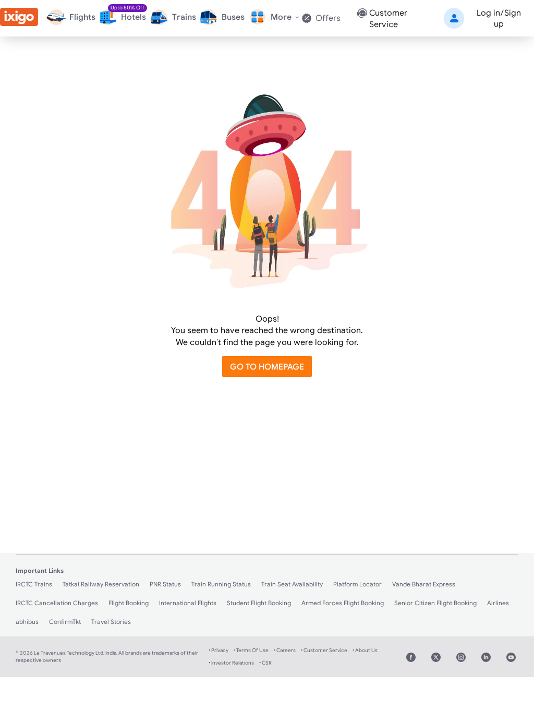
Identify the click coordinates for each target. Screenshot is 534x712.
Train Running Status (221, 584)
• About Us (365, 650)
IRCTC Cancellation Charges (57, 602)
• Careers (285, 650)
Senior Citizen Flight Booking (435, 602)
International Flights (187, 602)
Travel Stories (111, 621)
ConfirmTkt (65, 621)
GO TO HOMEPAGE (267, 366)
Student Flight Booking (259, 602)
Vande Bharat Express (423, 584)
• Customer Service (324, 650)
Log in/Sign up (499, 18)
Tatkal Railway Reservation (101, 584)
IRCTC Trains (34, 584)
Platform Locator (357, 584)
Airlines (498, 602)
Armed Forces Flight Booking (342, 602)
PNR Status (165, 584)
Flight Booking (128, 602)
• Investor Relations (231, 663)
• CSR (265, 663)
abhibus (27, 621)
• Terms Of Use (251, 650)
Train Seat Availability (292, 584)
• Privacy (218, 650)
